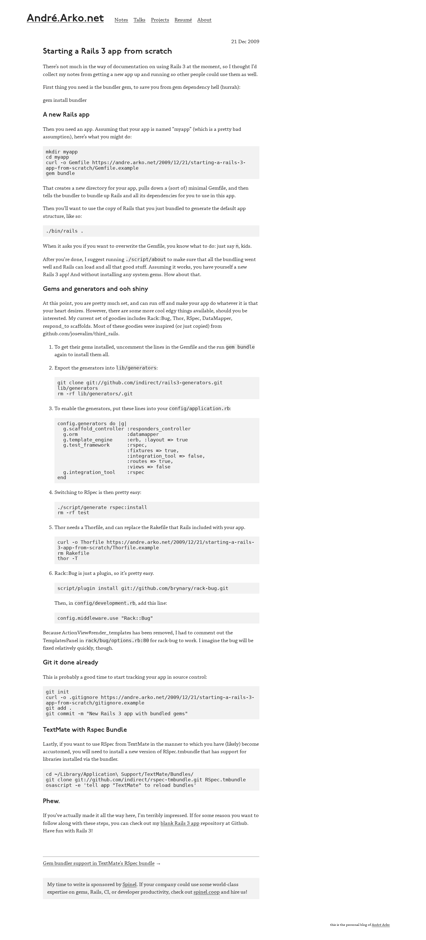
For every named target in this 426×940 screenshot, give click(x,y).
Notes (121, 20)
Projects (160, 20)
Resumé (183, 20)
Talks (139, 20)
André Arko (381, 924)
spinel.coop (207, 892)
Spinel (129, 884)
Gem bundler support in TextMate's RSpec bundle (98, 863)
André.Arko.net (65, 18)
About (204, 20)
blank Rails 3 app (180, 823)
